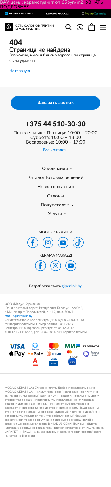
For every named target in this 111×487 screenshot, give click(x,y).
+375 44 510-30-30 (56, 124)
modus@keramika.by (18, 316)
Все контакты (55, 150)
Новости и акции (55, 187)
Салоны (55, 196)
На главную (19, 71)
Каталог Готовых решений (55, 177)
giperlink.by (72, 286)
